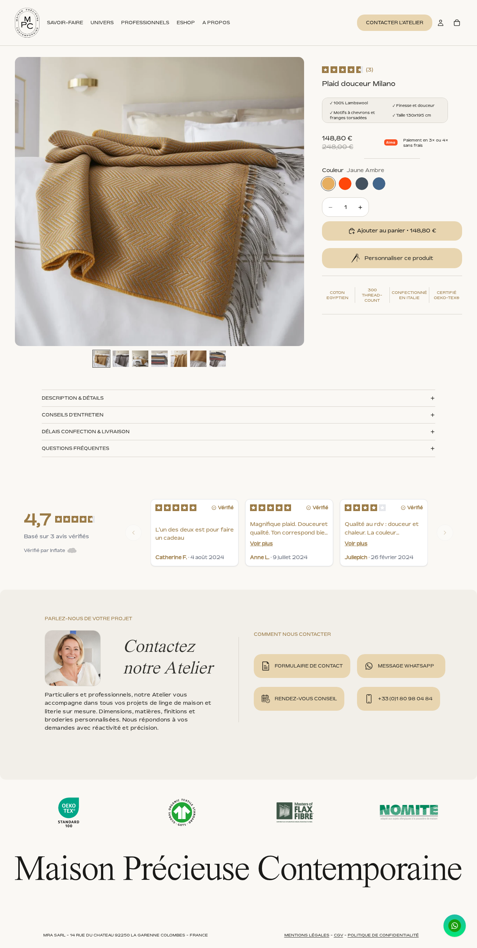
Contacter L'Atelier (394, 22)
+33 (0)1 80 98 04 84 (405, 698)
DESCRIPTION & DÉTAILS (73, 398)
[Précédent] (133, 532)
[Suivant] (445, 532)
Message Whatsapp (406, 666)
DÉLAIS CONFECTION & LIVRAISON (86, 431)
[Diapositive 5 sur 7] (179, 359)
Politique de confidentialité (383, 935)
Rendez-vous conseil (306, 698)
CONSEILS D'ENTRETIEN (73, 415)
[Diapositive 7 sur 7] (217, 359)
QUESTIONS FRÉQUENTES (75, 448)
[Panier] (457, 23)
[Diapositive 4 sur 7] (159, 359)
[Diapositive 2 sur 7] (121, 359)
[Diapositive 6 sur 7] (198, 359)
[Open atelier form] (355, 258)
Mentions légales (306, 935)
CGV (338, 935)
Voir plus (261, 543)
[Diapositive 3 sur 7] (140, 359)
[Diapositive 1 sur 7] (101, 359)
